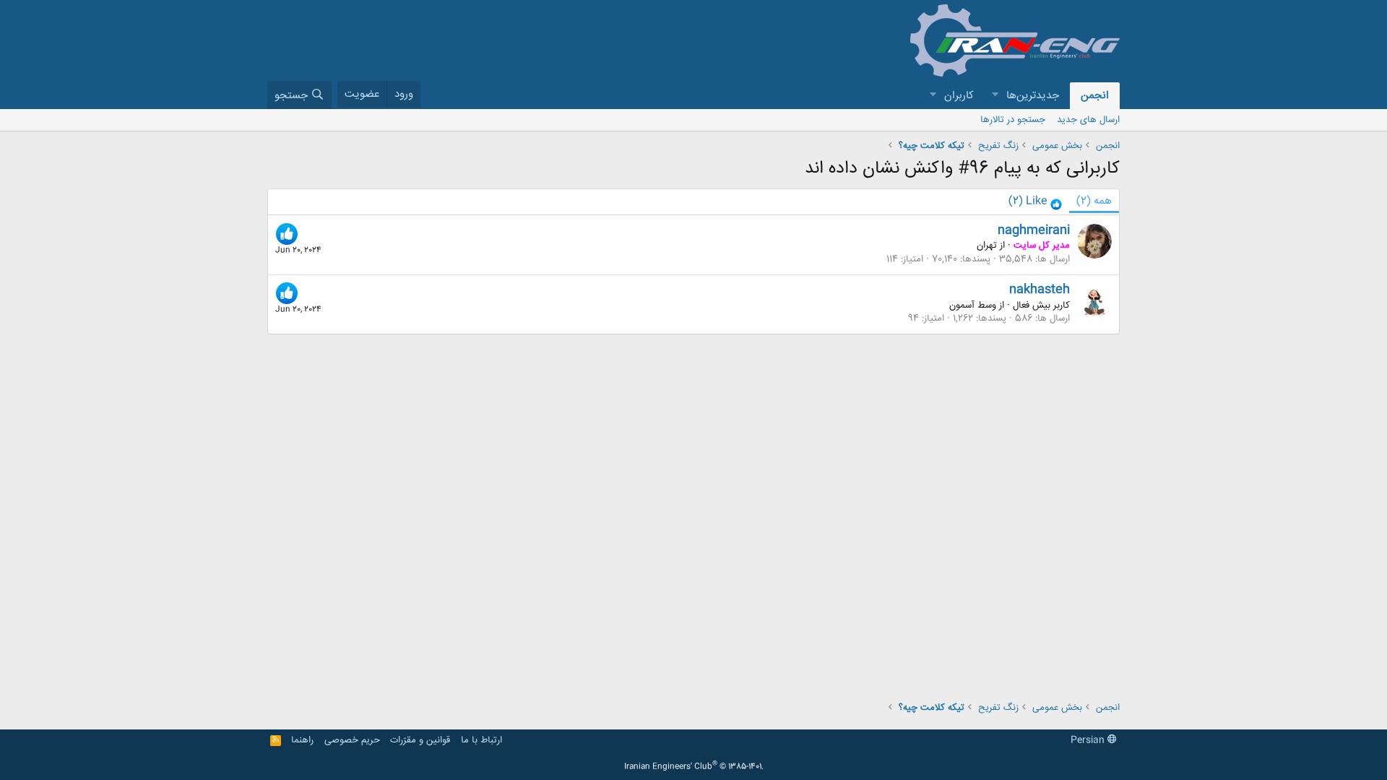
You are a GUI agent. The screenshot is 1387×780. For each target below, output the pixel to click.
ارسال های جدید (1088, 120)
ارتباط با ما (481, 740)
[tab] (1035, 201)
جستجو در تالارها (1012, 120)
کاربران (959, 96)
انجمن (1095, 96)
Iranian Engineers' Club (694, 767)
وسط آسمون (972, 305)
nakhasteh (1039, 290)
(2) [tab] (1094, 201)
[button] (995, 95)
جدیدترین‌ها (1032, 96)
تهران (987, 246)
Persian (1089, 740)
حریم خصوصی (352, 740)
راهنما (302, 740)
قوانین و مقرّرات (420, 740)
